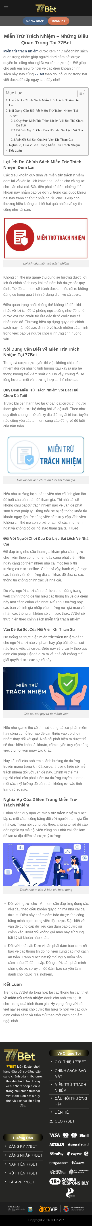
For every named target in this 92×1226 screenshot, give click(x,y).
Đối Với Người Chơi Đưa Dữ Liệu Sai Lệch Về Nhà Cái (49, 133)
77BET (11, 1066)
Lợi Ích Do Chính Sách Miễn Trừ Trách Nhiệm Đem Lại (45, 102)
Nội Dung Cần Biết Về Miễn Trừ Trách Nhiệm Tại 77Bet (43, 113)
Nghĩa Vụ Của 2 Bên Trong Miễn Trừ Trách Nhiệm (44, 145)
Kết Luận (15, 150)
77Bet (39, 74)
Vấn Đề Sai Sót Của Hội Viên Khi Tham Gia (44, 139)
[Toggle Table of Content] (79, 93)
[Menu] (6, 7)
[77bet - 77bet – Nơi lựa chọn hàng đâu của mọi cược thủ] (46, 8)
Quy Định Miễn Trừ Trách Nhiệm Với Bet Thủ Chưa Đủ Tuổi (49, 123)
